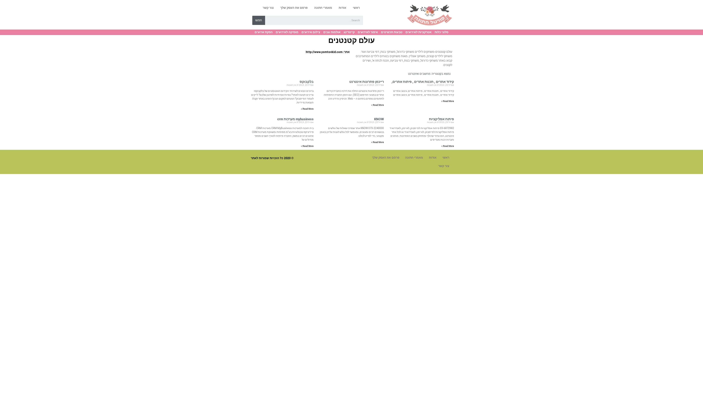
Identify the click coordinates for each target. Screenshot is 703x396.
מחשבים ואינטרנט (419, 74)
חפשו (258, 20)
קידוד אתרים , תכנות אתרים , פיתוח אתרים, (423, 82)
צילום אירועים (311, 32)
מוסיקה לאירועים (287, 32)
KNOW (379, 119)
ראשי (356, 8)
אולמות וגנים (332, 32)
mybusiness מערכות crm (295, 119)
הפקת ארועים (264, 32)
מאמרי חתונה (323, 8)
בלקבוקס (306, 82)
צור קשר (268, 8)
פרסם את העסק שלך (294, 8)
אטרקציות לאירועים (419, 32)
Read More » (447, 101)
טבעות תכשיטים (391, 32)
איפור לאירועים (368, 32)
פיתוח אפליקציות (441, 119)
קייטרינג (349, 32)
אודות (342, 8)
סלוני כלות (441, 32)
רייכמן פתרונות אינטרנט (366, 82)
